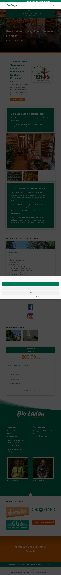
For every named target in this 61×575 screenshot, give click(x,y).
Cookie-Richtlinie (22, 296)
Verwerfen (30, 288)
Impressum (39, 296)
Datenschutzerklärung (32, 296)
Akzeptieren (30, 284)
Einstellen (30, 293)
